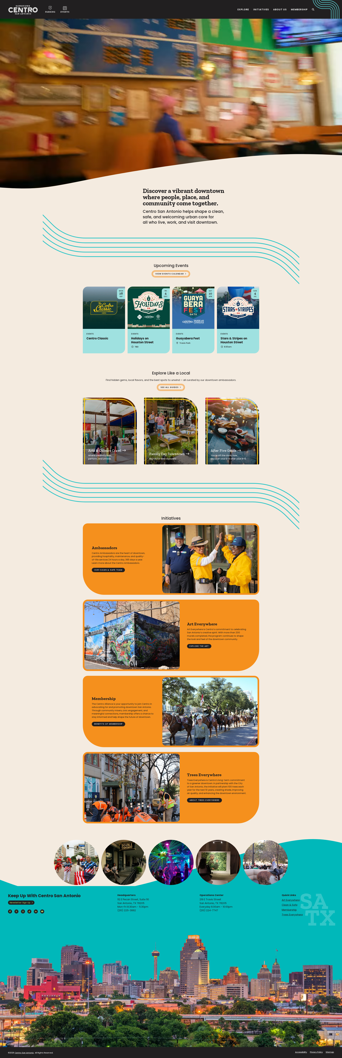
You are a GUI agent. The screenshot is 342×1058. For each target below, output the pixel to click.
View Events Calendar (169, 273)
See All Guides (170, 387)
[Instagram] (23, 911)
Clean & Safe (289, 905)
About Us (280, 9)
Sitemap (330, 1052)
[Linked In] (36, 911)
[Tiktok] (29, 911)
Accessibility (301, 1052)
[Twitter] (16, 911)
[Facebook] (10, 911)
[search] (313, 9)
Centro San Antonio (24, 1052)
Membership (299, 9)
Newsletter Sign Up (20, 902)
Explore (243, 9)
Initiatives (261, 9)
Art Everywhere (291, 900)
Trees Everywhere (292, 914)
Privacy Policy (316, 1052)
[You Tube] (42, 911)
